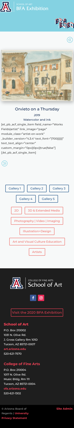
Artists (37, 252)
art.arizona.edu (15, 349)
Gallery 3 (59, 188)
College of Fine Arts (22, 364)
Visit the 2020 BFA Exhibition (37, 312)
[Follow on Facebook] (33, 298)
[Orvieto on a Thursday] (37, 100)
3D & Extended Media (44, 210)
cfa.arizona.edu (15, 388)
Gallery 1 (15, 188)
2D (16, 210)
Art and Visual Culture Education (37, 241)
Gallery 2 (36, 188)
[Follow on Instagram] (41, 298)
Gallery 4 (25, 199)
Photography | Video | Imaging (37, 221)
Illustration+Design (37, 231)
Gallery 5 (48, 199)
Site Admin (64, 408)
